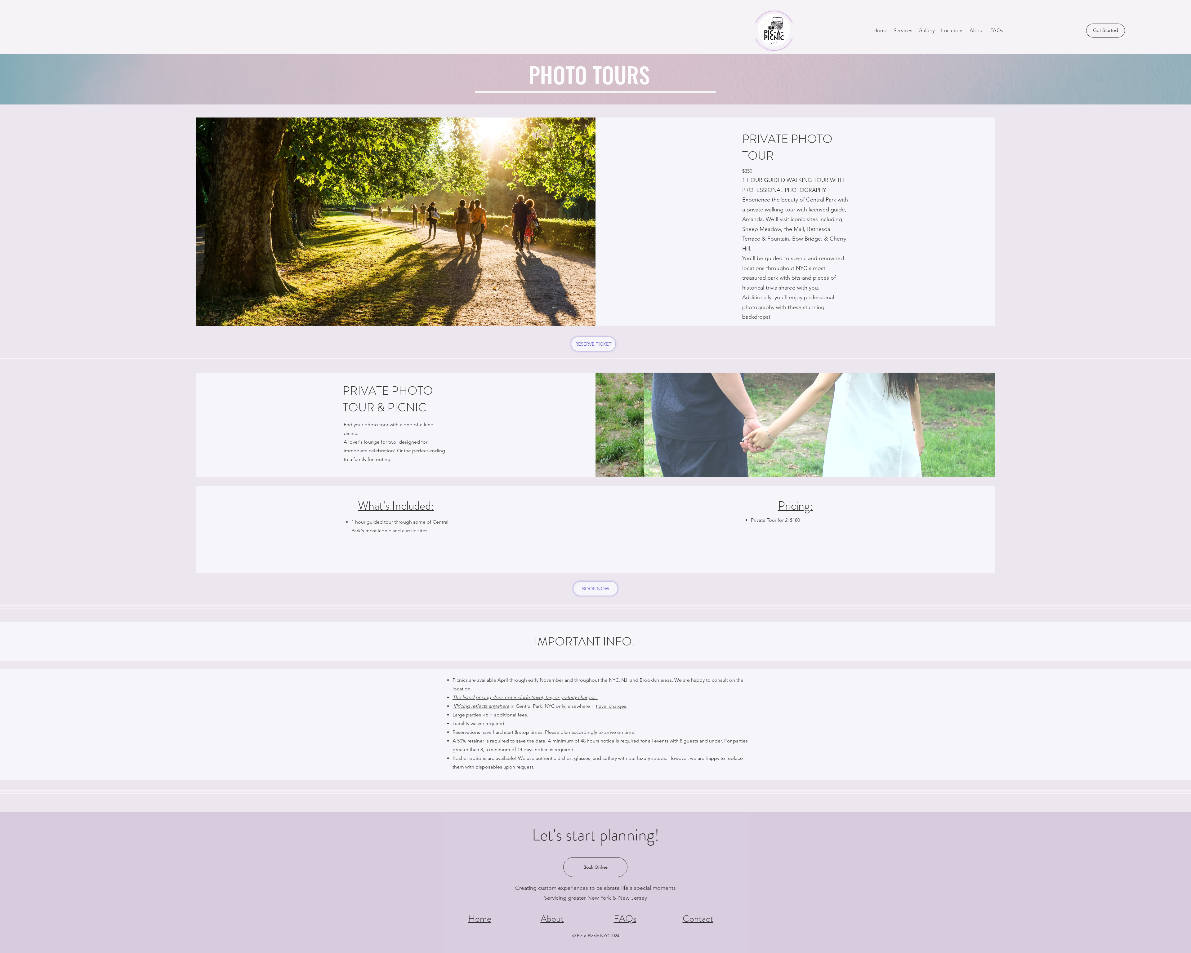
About (552, 918)
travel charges (611, 706)
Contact (698, 918)
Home (479, 918)
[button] (902, 30)
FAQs (625, 918)
